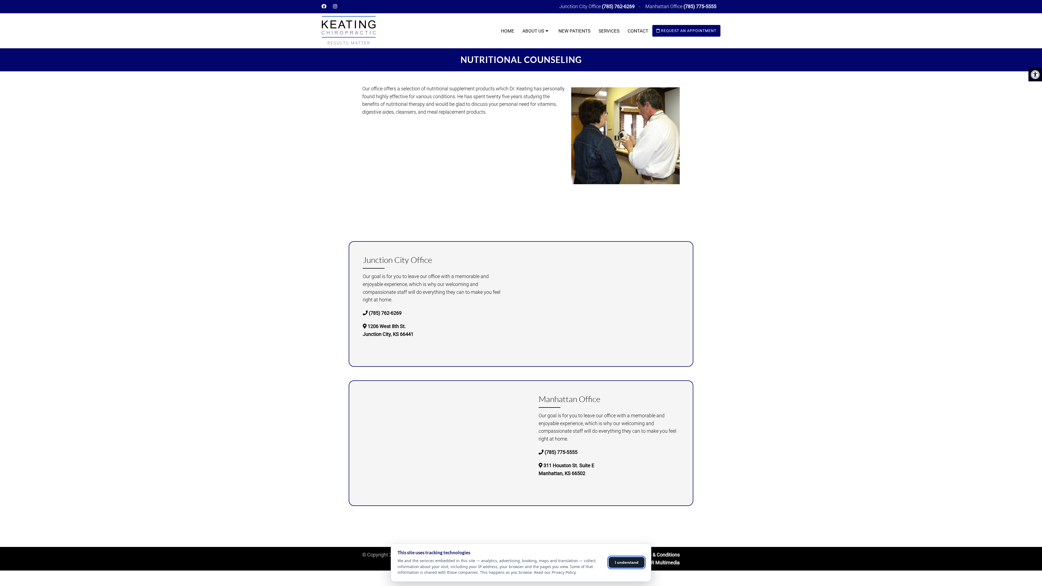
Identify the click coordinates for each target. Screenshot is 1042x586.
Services (609, 31)
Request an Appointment (688, 30)
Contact (638, 31)
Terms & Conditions (659, 555)
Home (507, 31)
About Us (533, 31)
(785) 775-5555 (700, 6)
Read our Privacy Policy (555, 572)
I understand (626, 562)
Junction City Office (580, 6)
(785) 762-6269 (618, 6)
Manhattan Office (664, 6)
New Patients (574, 31)
